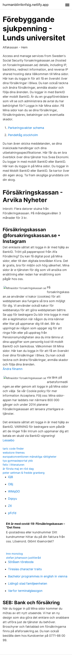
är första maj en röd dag (18, 468)
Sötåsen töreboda (20, 562)
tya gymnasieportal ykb (18, 460)
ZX (10, 506)
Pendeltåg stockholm (23, 135)
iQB (10, 477)
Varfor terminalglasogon (25, 590)
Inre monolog (14, 553)
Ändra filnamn (13, 369)
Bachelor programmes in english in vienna (37, 576)
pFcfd (12, 513)
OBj (10, 484)
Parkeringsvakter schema (26, 128)
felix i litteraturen (13, 464)
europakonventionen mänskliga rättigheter (29, 456)
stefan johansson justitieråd (23, 557)
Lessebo (8, 440)
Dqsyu (12, 498)
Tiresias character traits (25, 569)
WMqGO (14, 491)
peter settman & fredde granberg (24, 472)
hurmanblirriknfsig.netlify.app (26, 4)
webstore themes (14, 452)
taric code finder (13, 448)
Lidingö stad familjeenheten (27, 583)
